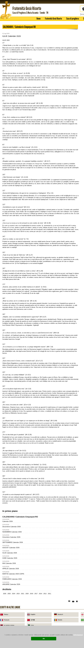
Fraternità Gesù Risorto (53, 18)
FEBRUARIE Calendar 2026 (12, 579)
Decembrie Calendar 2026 (11, 526)
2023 (18, 593)
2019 (31, 593)
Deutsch (60, 614)
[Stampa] (69, 601)
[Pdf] (66, 601)
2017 (36, 593)
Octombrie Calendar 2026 (11, 537)
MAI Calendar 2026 (9, 563)
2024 (13, 593)
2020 (27, 593)
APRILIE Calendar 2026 (10, 568)
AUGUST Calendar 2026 (10, 547)
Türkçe (6, 614)
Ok (44, 638)
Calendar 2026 (7, 521)
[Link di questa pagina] (77, 601)
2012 (44, 593)
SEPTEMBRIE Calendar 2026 (12, 542)
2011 (49, 593)
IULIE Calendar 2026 (9, 553)
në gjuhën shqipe (9, 625)
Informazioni (78, 635)
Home (39, 18)
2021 (22, 593)
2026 (4, 593)
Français (6, 620)
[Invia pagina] (73, 601)
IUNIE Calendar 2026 (9, 558)
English (33, 614)
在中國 (33, 620)
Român (60, 620)
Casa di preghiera (72, 18)
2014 (40, 593)
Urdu (32, 625)
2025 (9, 593)
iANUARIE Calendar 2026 (11, 584)
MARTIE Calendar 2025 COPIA (13, 574)
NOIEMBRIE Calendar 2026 (12, 532)
